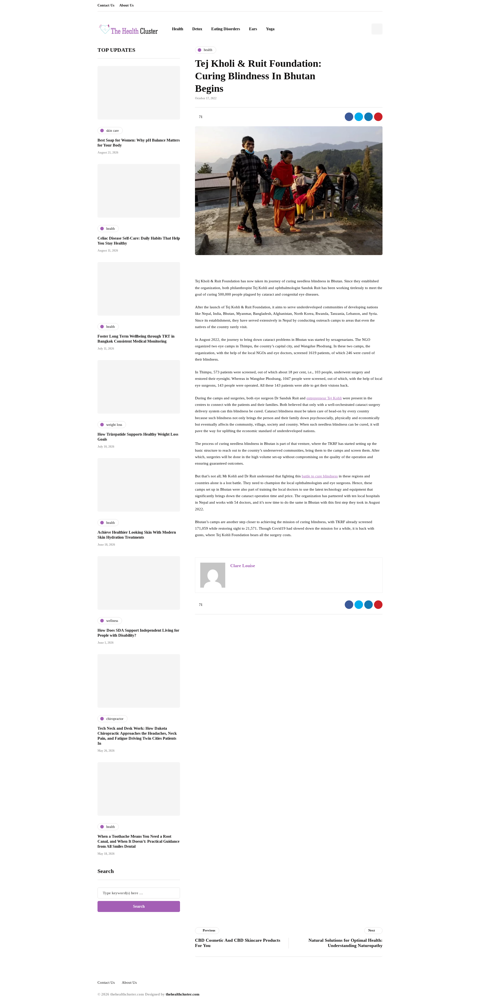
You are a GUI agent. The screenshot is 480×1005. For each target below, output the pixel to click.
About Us (126, 5)
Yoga (270, 29)
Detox (197, 29)
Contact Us (106, 5)
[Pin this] (378, 117)
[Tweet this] (358, 117)
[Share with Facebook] (349, 117)
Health (177, 29)
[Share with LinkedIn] (368, 117)
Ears (253, 29)
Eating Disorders (225, 29)
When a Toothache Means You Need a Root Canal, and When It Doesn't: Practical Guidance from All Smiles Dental (139, 841)
